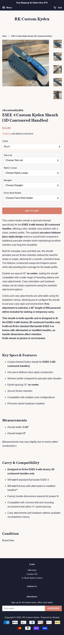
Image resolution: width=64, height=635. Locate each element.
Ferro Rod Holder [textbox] (12, 193)
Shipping (6, 133)
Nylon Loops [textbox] (10, 168)
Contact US (32, 574)
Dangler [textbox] (8, 180)
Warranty (32, 570)
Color (5, 141)
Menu (9, 7)
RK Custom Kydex (32, 19)
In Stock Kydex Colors (32, 578)
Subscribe (53, 608)
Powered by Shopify (50, 617)
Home (4, 36)
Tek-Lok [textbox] (8, 155)
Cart (59, 7)
